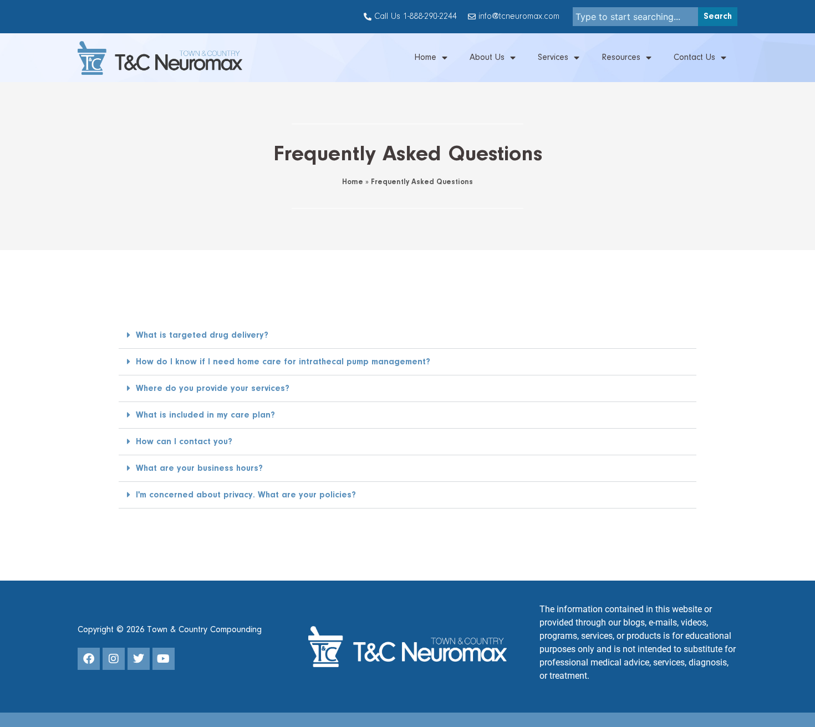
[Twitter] (139, 659)
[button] (407, 335)
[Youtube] (163, 659)
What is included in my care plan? (205, 415)
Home (425, 57)
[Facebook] (89, 659)
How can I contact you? (184, 442)
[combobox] (636, 16)
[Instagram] (114, 659)
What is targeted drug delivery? (202, 335)
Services (553, 57)
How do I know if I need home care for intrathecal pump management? (283, 362)
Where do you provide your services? (212, 388)
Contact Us (694, 57)
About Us (487, 57)
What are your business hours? (199, 468)
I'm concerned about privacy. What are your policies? (246, 495)
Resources (621, 57)
